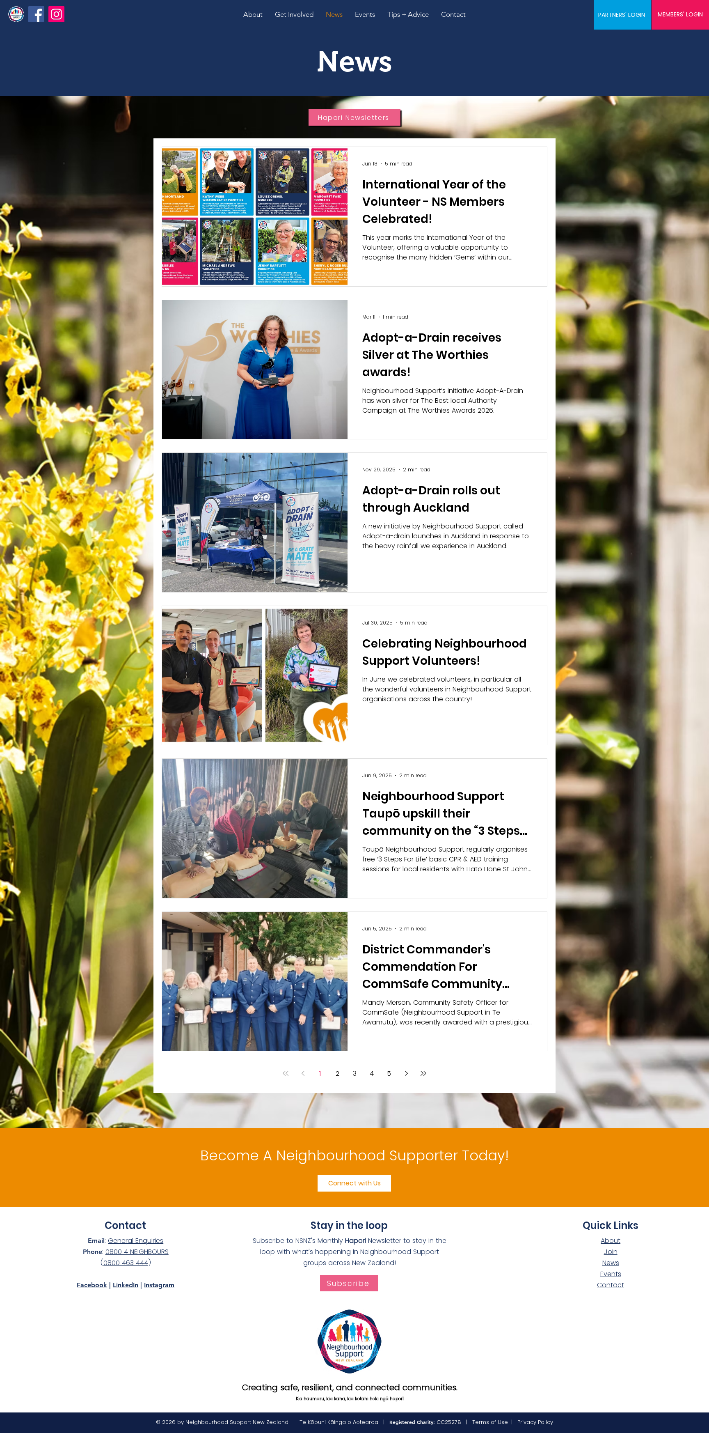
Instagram (159, 1285)
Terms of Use (490, 1422)
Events (610, 1274)
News (610, 1263)
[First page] (285, 1073)
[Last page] (423, 1073)
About (610, 1240)
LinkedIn (125, 1285)
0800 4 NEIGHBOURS (137, 1251)
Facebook (92, 1285)
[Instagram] (56, 14)
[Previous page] (302, 1073)
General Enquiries (135, 1240)
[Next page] (406, 1073)
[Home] (16, 14)
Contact (610, 1285)
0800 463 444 (125, 1263)
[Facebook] (36, 14)
